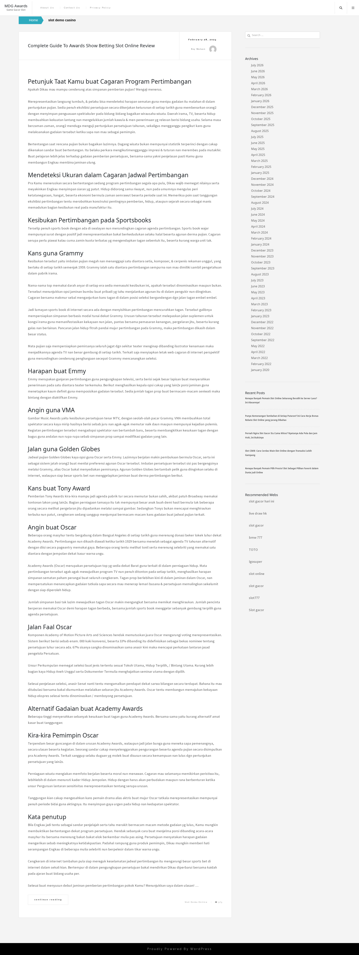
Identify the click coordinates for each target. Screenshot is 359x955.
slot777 (254, 598)
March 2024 (259, 232)
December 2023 (262, 250)
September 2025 (262, 125)
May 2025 (258, 149)
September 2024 (262, 197)
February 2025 (261, 167)
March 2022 (259, 358)
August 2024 (260, 203)
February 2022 (261, 364)
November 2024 (262, 185)
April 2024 (258, 226)
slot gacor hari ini (261, 501)
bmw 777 (255, 537)
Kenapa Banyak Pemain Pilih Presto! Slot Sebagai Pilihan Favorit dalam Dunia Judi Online (281, 470)
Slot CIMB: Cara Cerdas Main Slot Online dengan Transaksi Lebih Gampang (278, 452)
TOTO (253, 549)
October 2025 (260, 119)
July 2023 (257, 280)
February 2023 (261, 310)
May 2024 (258, 220)
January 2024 (260, 244)
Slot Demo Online (196, 902)
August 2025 (260, 131)
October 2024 (260, 191)
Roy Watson (198, 49)
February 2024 (261, 238)
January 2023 (260, 316)
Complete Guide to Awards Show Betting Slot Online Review (91, 45)
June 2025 (258, 143)
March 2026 (259, 89)
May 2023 (258, 292)
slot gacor (256, 525)
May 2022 (258, 346)
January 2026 (260, 101)
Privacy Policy (100, 8)
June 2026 (258, 71)
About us (47, 8)
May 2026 (258, 77)
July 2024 (257, 208)
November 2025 (262, 113)
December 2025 (262, 107)
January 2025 (260, 173)
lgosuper (255, 561)
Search (341, 8)
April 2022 (258, 352)
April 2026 (258, 83)
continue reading (48, 899)
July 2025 (257, 137)
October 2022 (260, 334)
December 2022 (262, 322)
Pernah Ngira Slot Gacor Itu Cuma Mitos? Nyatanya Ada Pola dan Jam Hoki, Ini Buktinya (281, 435)
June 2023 (258, 286)
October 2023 (260, 262)
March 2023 (259, 304)
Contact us (72, 8)
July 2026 (257, 65)
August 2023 (260, 274)
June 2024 (258, 214)
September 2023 (262, 268)
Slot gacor (256, 610)
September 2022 (262, 340)
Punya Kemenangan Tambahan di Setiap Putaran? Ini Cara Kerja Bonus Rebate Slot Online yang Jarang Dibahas (281, 417)
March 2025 (259, 161)
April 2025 (258, 155)
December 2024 (262, 179)
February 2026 (261, 95)
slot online (256, 574)
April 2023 (258, 298)
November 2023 (262, 256)
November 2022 (262, 328)
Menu (353, 8)
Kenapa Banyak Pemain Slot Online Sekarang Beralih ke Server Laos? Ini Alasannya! (281, 400)
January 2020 (260, 370)
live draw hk (258, 513)
